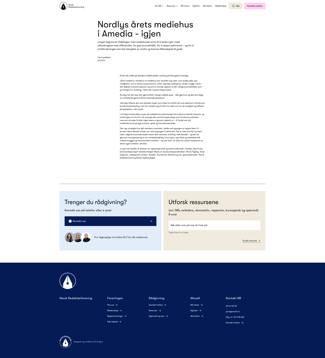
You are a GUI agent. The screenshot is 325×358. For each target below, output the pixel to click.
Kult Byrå (99, 342)
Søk (238, 6)
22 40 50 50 (231, 306)
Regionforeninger (115, 316)
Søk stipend (112, 322)
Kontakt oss (79, 221)
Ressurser (171, 6)
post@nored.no (233, 311)
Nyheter (196, 6)
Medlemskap (220, 6)
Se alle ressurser (250, 241)
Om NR (158, 6)
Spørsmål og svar (156, 316)
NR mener (185, 6)
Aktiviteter (207, 6)
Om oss (110, 305)
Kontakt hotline (254, 6)
